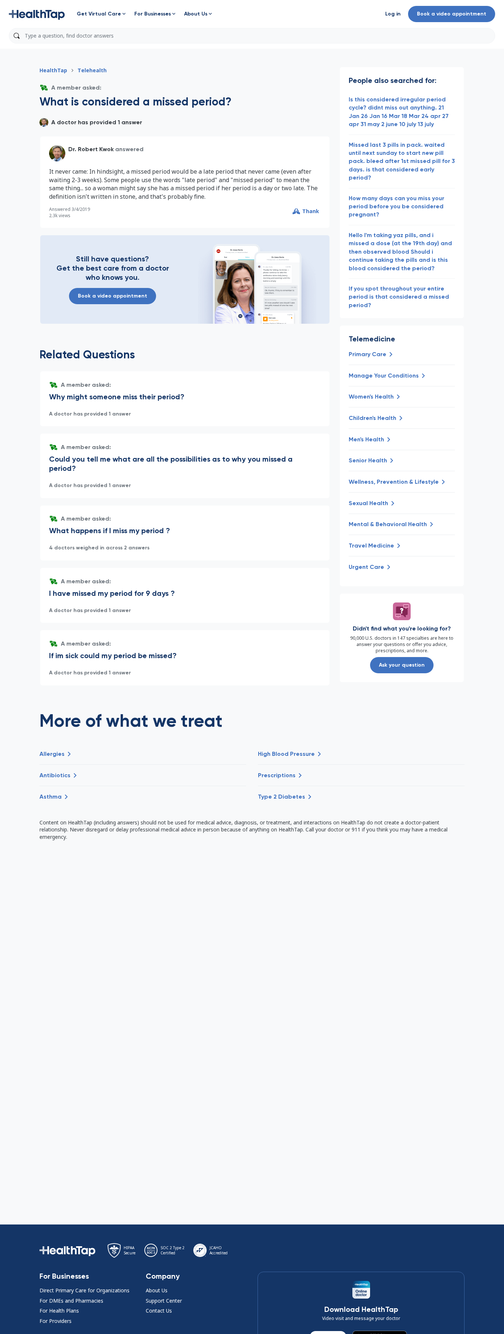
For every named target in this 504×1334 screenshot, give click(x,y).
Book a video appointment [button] (451, 14)
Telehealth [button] (92, 70)
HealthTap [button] (53, 70)
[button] (37, 14)
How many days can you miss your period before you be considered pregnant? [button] (396, 206)
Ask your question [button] (402, 665)
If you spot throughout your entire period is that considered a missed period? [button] (399, 297)
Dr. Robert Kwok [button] (91, 149)
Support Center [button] (164, 1300)
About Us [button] (157, 1290)
